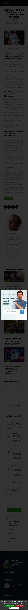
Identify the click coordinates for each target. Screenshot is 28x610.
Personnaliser (14, 608)
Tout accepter (9, 605)
